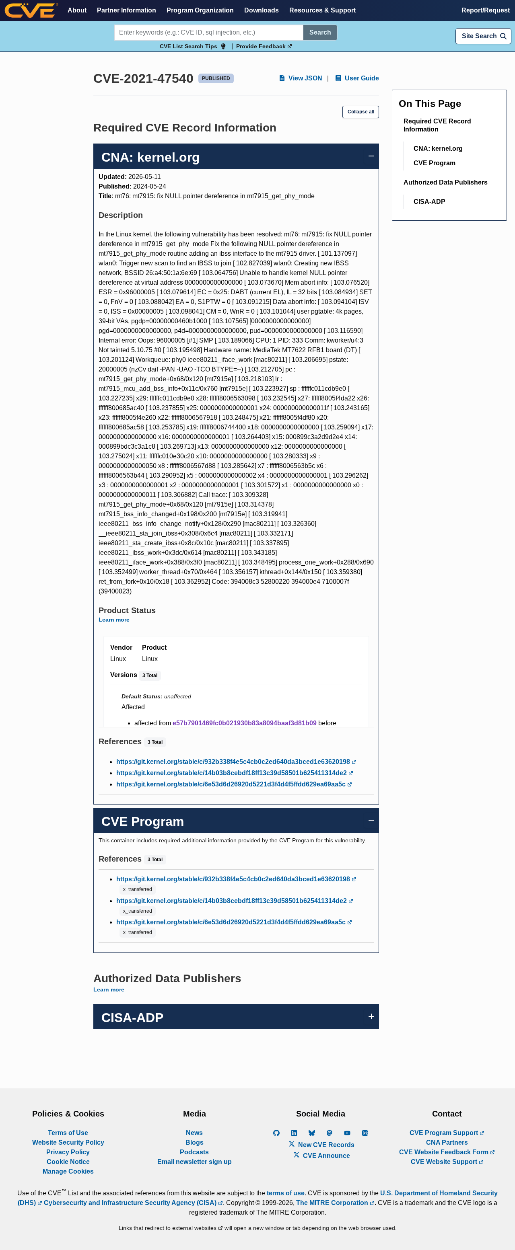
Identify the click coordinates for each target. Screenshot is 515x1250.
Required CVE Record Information (437, 125)
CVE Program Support (445, 1132)
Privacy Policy (68, 1152)
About (77, 10)
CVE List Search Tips (188, 46)
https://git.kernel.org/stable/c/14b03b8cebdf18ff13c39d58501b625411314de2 (232, 773)
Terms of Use (68, 1132)
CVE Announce (325, 1155)
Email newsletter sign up (194, 1161)
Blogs (194, 1142)
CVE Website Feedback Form (444, 1152)
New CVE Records (325, 1144)
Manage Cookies (68, 1171)
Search (320, 32)
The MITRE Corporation (333, 1202)
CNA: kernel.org (438, 148)
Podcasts (194, 1152)
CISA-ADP (429, 201)
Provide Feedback (261, 46)
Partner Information (126, 10)
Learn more (114, 619)
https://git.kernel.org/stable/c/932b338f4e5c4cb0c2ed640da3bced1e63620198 (234, 761)
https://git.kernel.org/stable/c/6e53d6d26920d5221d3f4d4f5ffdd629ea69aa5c (231, 784)
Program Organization (200, 10)
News (194, 1132)
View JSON (304, 78)
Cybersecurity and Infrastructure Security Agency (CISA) (130, 1202)
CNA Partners (447, 1142)
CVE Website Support (445, 1161)
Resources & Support (322, 10)
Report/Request (485, 10)
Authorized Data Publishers (446, 182)
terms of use (286, 1193)
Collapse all (361, 112)
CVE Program (434, 163)
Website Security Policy (68, 1142)
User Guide (361, 78)
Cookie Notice (68, 1161)
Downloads (261, 10)
